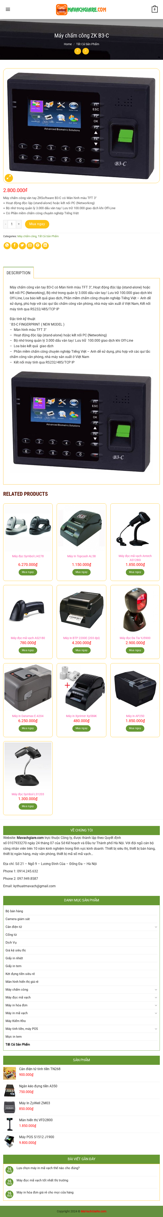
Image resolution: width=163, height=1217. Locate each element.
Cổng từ (11, 935)
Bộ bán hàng (14, 911)
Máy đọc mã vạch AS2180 (28, 638)
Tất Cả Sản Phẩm (87, 44)
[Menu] (8, 9)
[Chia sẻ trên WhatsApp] (7, 245)
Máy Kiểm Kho (16, 1021)
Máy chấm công (27, 236)
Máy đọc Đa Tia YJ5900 (135, 638)
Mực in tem (14, 1037)
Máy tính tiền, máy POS (22, 1029)
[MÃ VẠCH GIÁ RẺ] (81, 9)
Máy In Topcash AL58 (81, 556)
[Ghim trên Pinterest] (37, 245)
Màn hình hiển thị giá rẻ (22, 982)
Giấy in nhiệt (14, 958)
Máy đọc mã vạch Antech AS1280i (135, 558)
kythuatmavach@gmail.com (34, 886)
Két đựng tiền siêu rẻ (20, 974)
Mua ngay (37, 224)
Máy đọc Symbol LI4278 (28, 556)
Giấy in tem (13, 966)
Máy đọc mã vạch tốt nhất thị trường (42, 1180)
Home (68, 44)
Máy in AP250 (135, 716)
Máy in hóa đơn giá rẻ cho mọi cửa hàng (45, 1192)
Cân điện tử (14, 927)
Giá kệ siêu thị (16, 950)
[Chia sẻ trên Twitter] (22, 245)
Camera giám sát (18, 919)
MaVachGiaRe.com (93, 1211)
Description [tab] (18, 272)
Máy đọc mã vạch (18, 997)
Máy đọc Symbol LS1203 (28, 794)
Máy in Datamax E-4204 (28, 716)
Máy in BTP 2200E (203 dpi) (81, 638)
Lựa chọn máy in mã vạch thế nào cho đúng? (48, 1168)
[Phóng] (9, 178)
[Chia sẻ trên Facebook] (14, 245)
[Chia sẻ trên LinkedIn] (45, 245)
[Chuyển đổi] (155, 927)
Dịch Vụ (11, 942)
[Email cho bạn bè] (30, 245)
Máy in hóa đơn (16, 1005)
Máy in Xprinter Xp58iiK (81, 716)
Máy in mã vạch (17, 1013)
